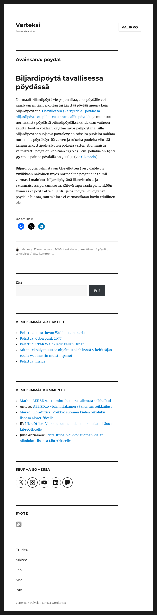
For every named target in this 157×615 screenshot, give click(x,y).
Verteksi (28, 24)
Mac (19, 580)
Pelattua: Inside (32, 361)
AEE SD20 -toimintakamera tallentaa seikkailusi (72, 401)
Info (19, 590)
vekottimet (87, 249)
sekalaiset (71, 249)
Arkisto (21, 560)
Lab (19, 570)
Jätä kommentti (43, 253)
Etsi (19, 282)
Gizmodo (88, 157)
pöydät (103, 249)
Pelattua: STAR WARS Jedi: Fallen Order (52, 344)
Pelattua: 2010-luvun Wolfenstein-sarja (52, 333)
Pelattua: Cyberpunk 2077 (41, 338)
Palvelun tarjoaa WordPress (48, 603)
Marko (25, 249)
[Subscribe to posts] (18, 524)
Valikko (130, 27)
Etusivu (22, 550)
